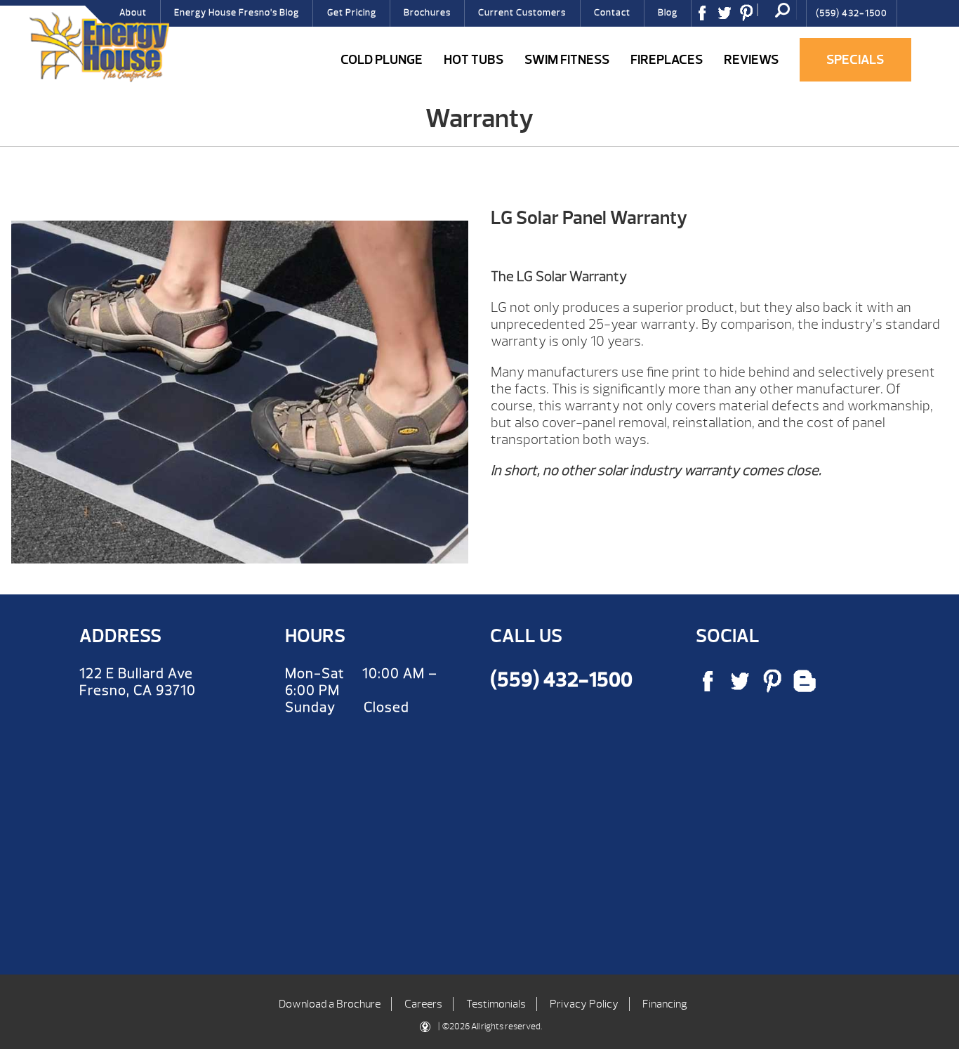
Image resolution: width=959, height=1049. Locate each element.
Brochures (427, 12)
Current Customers (522, 12)
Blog (667, 12)
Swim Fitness (566, 59)
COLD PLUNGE (381, 59)
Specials (855, 59)
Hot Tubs (473, 59)
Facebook (707, 17)
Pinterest (751, 17)
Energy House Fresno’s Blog (236, 12)
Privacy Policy (584, 1004)
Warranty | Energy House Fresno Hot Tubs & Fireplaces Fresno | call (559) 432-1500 (99, 47)
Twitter (729, 17)
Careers (423, 1004)
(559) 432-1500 (851, 13)
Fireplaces (666, 59)
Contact (612, 12)
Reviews (751, 59)
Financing (664, 1004)
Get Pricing (351, 12)
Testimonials (496, 1004)
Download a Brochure (330, 1004)
